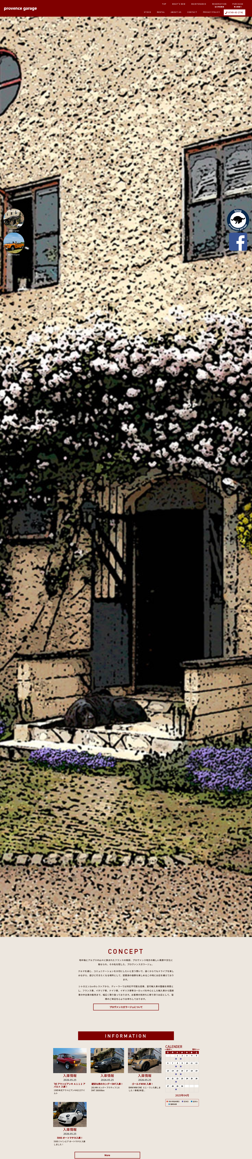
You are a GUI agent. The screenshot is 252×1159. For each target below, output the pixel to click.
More (107, 1155)
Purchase (237, 5)
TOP (164, 4)
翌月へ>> (196, 1049)
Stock (147, 12)
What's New (178, 4)
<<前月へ (168, 1049)
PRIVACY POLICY (211, 12)
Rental (161, 12)
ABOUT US (176, 12)
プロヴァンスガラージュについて (126, 1007)
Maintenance (198, 4)
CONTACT (192, 12)
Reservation (219, 5)
